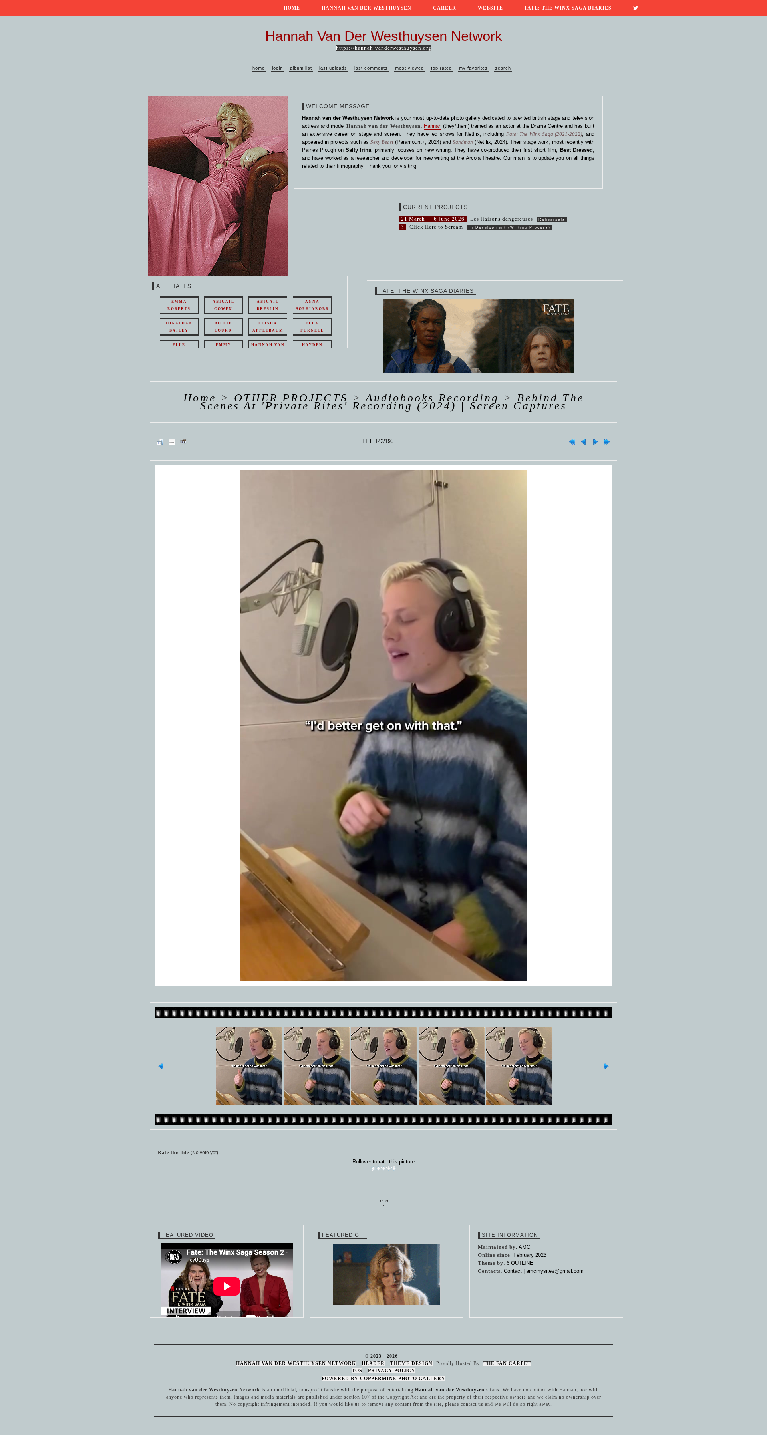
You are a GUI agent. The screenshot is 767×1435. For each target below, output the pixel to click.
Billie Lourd (223, 326)
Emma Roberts (179, 305)
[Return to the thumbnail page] (160, 441)
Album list (301, 68)
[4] (388, 1168)
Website (490, 8)
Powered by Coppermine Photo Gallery (383, 1378)
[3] (383, 1168)
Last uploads (333, 68)
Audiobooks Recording (432, 398)
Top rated (441, 68)
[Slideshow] (183, 441)
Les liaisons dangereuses (501, 219)
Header (373, 1363)
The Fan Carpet (507, 1363)
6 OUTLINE (520, 1263)
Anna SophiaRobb (312, 305)
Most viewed (409, 68)
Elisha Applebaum (268, 326)
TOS (357, 1370)
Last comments (371, 68)
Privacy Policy (391, 1370)
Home (292, 8)
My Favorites (473, 68)
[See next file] (595, 441)
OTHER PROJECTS (291, 398)
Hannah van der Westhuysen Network (296, 1363)
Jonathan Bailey (179, 326)
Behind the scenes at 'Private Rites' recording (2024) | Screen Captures (392, 402)
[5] (394, 1168)
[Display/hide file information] (171, 441)
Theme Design (411, 1363)
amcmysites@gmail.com (555, 1271)
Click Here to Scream (436, 227)
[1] (373, 1168)
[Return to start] (572, 441)
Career (444, 8)
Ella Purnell (312, 326)
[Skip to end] (606, 441)
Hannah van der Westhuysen (366, 8)
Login (277, 68)
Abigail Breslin (268, 305)
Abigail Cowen (223, 305)
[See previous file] (583, 441)
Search (503, 68)
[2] (378, 1168)
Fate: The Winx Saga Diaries (568, 8)
